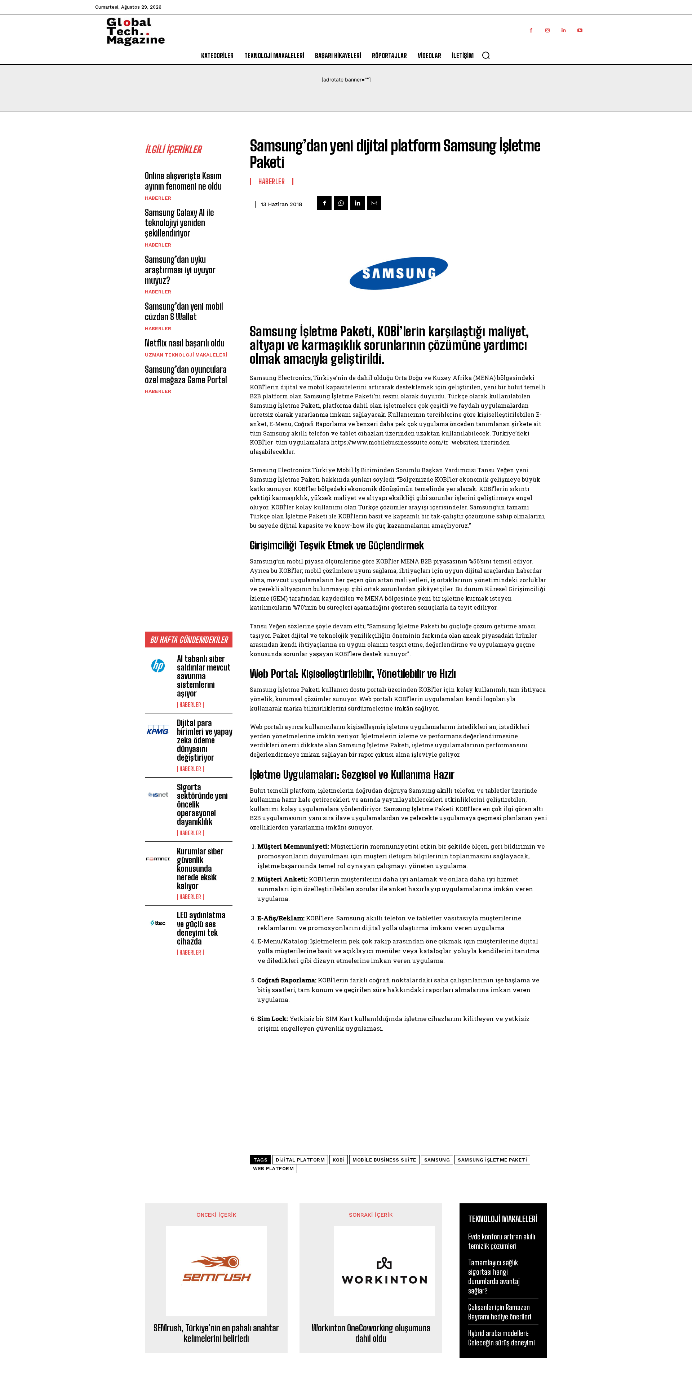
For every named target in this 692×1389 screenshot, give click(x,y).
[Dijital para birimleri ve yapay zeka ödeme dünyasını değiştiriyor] (158, 731)
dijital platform (300, 1160)
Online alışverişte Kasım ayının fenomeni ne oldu (183, 181)
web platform (273, 1168)
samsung (437, 1160)
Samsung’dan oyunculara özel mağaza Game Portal (186, 374)
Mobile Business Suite (384, 1160)
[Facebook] (531, 30)
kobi (339, 1160)
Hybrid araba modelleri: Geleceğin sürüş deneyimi (501, 1338)
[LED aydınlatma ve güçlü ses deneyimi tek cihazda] (158, 923)
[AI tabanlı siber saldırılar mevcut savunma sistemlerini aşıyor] (158, 666)
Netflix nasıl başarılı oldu (185, 343)
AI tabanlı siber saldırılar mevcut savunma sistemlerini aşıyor (204, 676)
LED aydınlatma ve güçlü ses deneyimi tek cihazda (201, 928)
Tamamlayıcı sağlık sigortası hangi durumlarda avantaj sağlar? (494, 1276)
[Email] (374, 203)
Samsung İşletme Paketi (492, 1160)
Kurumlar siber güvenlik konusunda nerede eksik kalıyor (200, 868)
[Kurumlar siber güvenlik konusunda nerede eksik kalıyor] (158, 859)
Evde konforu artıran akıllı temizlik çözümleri (501, 1241)
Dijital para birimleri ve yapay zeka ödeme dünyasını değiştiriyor (204, 740)
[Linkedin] (563, 30)
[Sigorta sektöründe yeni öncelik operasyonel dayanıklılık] (158, 795)
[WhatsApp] (341, 203)
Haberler (158, 197)
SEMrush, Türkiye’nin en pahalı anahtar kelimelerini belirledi (216, 1333)
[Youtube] (579, 30)
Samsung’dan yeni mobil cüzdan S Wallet (184, 311)
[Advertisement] (188, 512)
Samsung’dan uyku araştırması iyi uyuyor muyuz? (180, 270)
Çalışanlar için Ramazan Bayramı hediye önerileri (499, 1312)
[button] (485, 55)
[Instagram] (547, 30)
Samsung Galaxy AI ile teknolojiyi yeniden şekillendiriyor (179, 223)
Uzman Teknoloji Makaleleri (186, 354)
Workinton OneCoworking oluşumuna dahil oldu (371, 1333)
